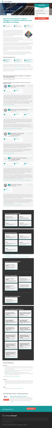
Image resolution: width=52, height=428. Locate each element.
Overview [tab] (4, 14)
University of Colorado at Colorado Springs (17, 134)
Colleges (38, 1)
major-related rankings (19, 66)
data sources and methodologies (15, 376)
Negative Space (20, 388)
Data (6, 424)
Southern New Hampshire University (18, 396)
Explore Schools (30, 408)
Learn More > (12, 401)
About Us (3, 424)
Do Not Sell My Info (20, 424)
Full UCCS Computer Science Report (8, 153)
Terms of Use (25, 424)
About (49, 1)
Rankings (45, 1)
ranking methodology (21, 54)
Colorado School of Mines (18, 86)
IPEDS (22, 366)
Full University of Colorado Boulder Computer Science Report (12, 128)
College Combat (17, 69)
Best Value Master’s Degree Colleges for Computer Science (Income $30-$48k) (16, 256)
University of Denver (16, 185)
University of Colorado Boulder (19, 109)
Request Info (6, 399)
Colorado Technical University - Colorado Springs (19, 158)
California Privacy (14, 424)
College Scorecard (16, 371)
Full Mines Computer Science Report (8, 104)
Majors (42, 1)
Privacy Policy (9, 424)
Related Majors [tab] (14, 14)
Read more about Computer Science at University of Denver (12, 204)
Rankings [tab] (8, 14)
